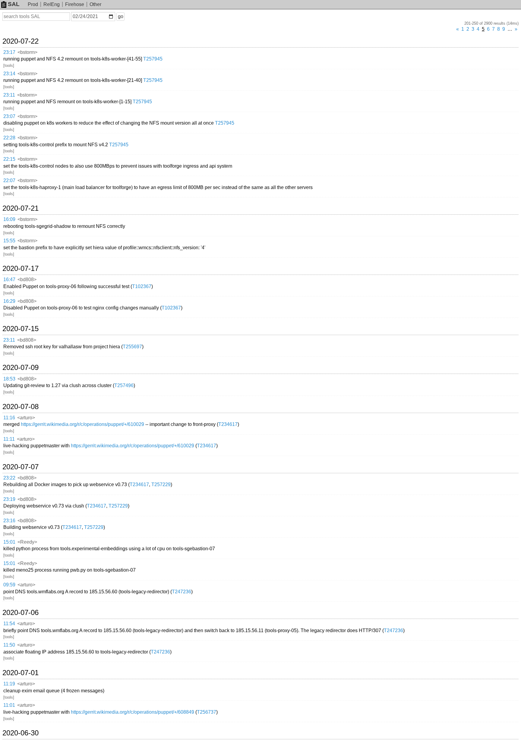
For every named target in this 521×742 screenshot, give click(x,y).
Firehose (74, 4)
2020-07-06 (20, 612)
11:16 (9, 417)
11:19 (9, 683)
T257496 (124, 385)
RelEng (51, 4)
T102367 (141, 286)
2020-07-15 (20, 328)
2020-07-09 (20, 367)
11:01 (9, 705)
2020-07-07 (20, 466)
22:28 (9, 137)
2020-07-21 (20, 208)
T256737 (206, 712)
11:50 (9, 644)
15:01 (9, 542)
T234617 (228, 424)
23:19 (9, 499)
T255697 (132, 346)
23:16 (9, 520)
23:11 (9, 95)
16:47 (9, 279)
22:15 (9, 159)
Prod (33, 4)
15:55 (9, 240)
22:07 (9, 180)
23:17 (9, 52)
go (120, 16)
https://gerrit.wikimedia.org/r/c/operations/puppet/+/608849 (132, 712)
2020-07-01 (20, 672)
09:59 (9, 584)
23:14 (9, 73)
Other (95, 4)
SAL (14, 4)
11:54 (9, 623)
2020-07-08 (20, 406)
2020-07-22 (20, 41)
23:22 (9, 477)
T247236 (181, 591)
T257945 (153, 58)
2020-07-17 (20, 268)
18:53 (9, 378)
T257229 (161, 484)
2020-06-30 (20, 733)
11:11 (9, 439)
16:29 (9, 301)
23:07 (9, 116)
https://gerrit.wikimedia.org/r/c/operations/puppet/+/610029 (82, 424)
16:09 (9, 219)
